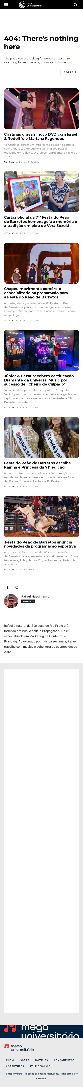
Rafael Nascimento (35, 596)
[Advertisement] (41, 841)
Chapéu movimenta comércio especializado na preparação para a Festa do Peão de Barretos (36, 293)
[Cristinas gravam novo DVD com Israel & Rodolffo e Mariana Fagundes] (41, 109)
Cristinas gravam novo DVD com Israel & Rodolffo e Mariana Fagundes (40, 136)
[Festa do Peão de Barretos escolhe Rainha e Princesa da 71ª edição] (41, 437)
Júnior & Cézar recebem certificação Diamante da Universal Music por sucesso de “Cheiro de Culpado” (39, 380)
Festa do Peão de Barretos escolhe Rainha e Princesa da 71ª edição (37, 465)
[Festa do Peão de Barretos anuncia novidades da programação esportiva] (41, 516)
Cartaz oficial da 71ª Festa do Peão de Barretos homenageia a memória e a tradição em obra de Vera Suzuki (40, 221)
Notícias (9, 162)
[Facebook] (7, 587)
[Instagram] (16, 587)
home (62, 62)
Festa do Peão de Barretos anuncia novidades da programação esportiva (40, 544)
